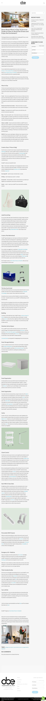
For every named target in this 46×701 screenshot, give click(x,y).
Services (19, 681)
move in (21, 647)
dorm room (13, 647)
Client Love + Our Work (22, 684)
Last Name (34, 49)
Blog (18, 686)
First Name (34, 46)
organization (26, 647)
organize (3, 648)
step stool (7, 170)
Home (18, 677)
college (6, 647)
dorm (9, 647)
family (17, 647)
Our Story (19, 679)
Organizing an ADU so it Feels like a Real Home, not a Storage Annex (37, 25)
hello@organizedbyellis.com (8, 686)
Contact (19, 690)
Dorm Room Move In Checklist (11, 72)
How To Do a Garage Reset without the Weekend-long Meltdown (36, 29)
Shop (18, 688)
